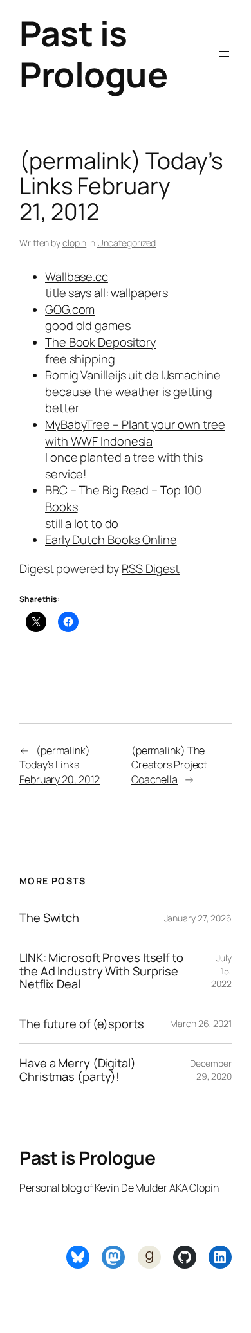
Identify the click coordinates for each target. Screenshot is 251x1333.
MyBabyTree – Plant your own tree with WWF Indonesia (135, 433)
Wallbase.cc (76, 276)
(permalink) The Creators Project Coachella (169, 764)
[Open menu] (224, 54)
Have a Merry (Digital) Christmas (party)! (77, 1069)
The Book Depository (100, 342)
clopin (74, 243)
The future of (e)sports (81, 1024)
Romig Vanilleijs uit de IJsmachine (133, 375)
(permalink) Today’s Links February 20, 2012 (59, 764)
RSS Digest (151, 568)
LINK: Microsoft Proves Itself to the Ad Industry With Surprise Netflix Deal (101, 971)
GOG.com (70, 309)
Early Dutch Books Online (111, 539)
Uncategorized (126, 243)
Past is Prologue (93, 54)
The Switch (49, 918)
